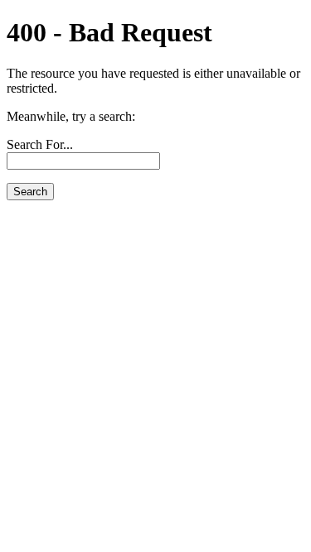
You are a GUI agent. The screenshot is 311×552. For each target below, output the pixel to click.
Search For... (40, 144)
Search (30, 191)
